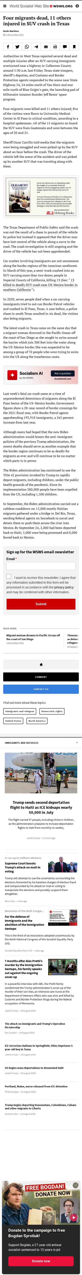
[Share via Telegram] (36, 46)
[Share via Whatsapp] (26, 46)
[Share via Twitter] (17, 46)
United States (13, 720)
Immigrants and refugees (19, 711)
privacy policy (64, 587)
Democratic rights (51, 711)
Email (10, 559)
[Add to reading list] (74, 46)
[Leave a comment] (64, 46)
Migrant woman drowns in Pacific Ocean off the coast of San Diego (33, 637)
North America (37, 720)
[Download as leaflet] (55, 46)
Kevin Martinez (11, 31)
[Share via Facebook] (8, 46)
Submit (41, 604)
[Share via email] (45, 46)
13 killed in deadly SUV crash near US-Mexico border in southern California (40, 285)
